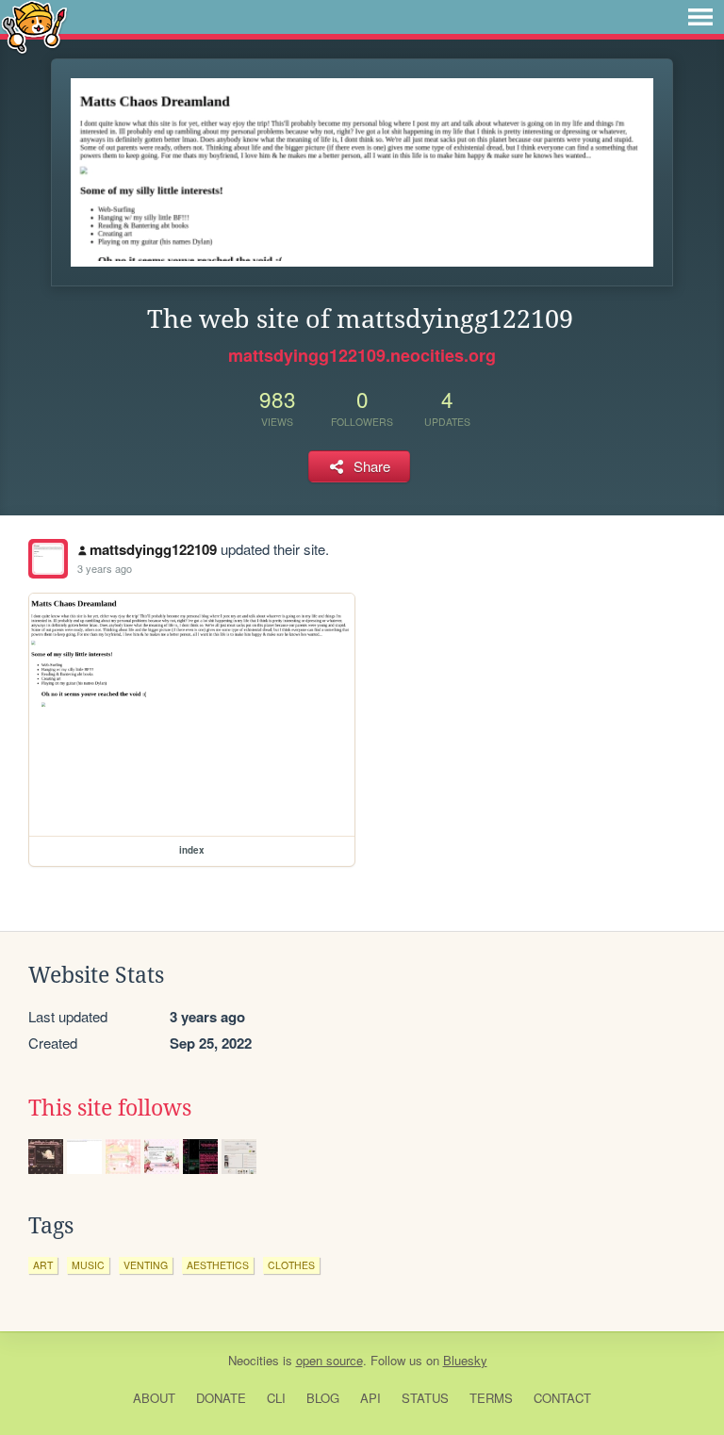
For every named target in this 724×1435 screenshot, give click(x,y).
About (154, 1398)
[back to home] (34, 26)
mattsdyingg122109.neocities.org (362, 355)
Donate (221, 1398)
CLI (276, 1398)
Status (425, 1398)
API (370, 1398)
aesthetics (218, 1265)
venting (145, 1265)
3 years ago (104, 568)
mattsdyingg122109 (153, 549)
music (88, 1265)
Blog (322, 1398)
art (43, 1265)
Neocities (253, 1360)
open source (329, 1360)
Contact (562, 1398)
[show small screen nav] (700, 17)
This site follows (109, 1108)
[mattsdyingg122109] (48, 559)
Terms (491, 1398)
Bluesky (465, 1360)
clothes (291, 1265)
